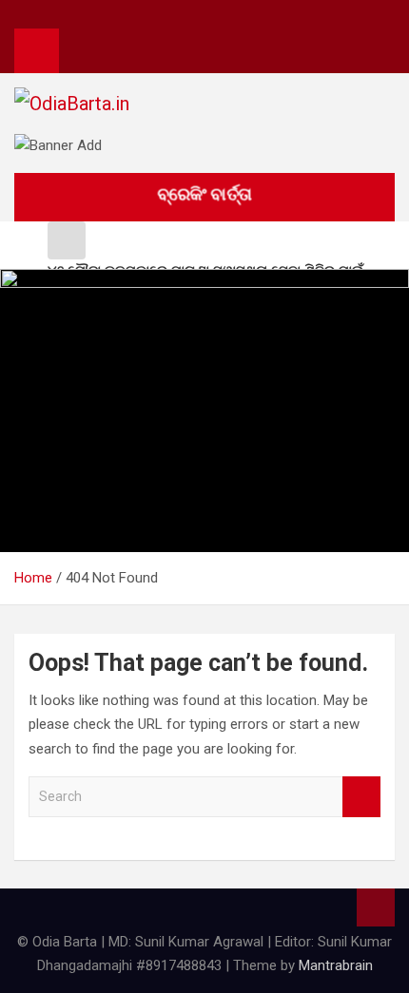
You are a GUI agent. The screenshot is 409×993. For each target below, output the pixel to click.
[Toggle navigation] (83, 50)
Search (361, 796)
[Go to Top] (376, 907)
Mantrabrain (336, 965)
